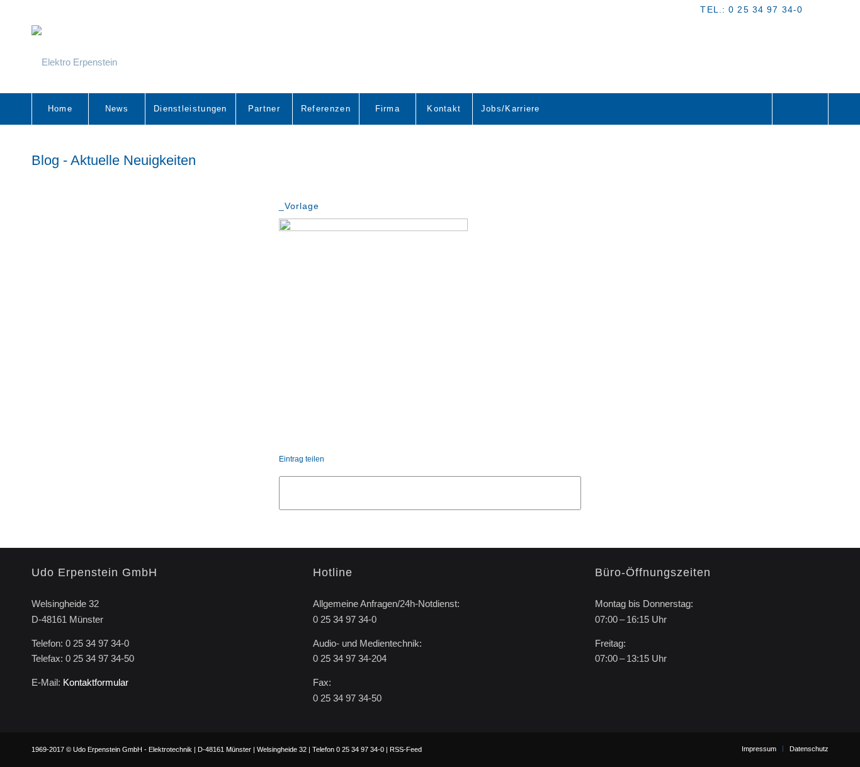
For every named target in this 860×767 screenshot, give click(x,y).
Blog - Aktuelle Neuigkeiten (113, 160)
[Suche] (800, 109)
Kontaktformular (95, 682)
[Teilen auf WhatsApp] (430, 493)
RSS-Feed (406, 749)
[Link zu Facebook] (819, 9)
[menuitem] (59, 109)
